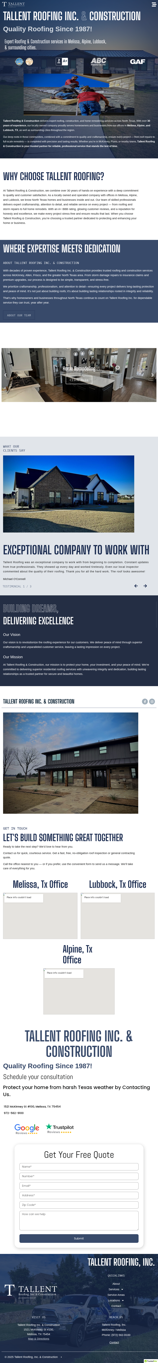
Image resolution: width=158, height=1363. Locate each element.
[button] (5, 375)
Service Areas (116, 1294)
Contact (116, 1306)
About (116, 1283)
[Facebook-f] (145, 701)
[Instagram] (152, 701)
